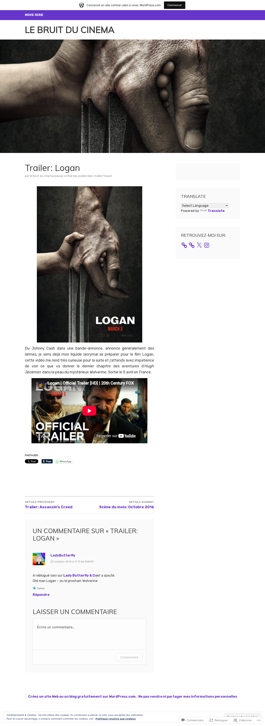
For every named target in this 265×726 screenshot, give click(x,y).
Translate (216, 211)
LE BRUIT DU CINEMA (69, 29)
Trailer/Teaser (103, 176)
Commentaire (129, 657)
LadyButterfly (63, 555)
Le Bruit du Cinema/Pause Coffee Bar (53, 176)
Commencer (174, 5)
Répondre (41, 595)
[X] (199, 245)
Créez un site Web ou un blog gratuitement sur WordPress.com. (82, 696)
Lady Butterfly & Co (80, 575)
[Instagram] (206, 245)
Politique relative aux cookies (115, 718)
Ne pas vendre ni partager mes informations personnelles (187, 696)
